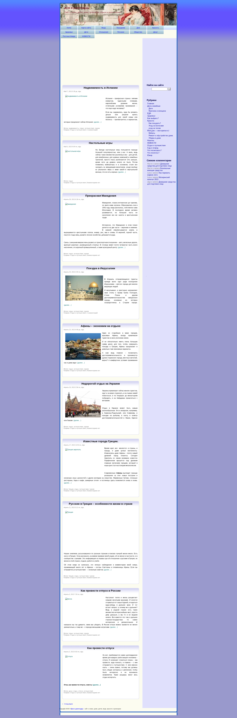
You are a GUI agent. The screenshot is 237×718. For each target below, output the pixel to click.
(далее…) (97, 122)
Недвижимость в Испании (101, 87)
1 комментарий (92, 130)
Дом (138, 28)
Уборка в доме (155, 138)
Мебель (152, 133)
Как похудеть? (155, 123)
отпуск (80, 691)
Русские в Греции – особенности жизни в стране (100, 503)
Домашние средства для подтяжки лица (159, 165)
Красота (155, 28)
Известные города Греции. (100, 441)
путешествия (89, 128)
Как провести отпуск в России (101, 590)
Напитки (150, 140)
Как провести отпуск (100, 648)
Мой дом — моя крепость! (158, 131)
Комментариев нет (93, 182)
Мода (103, 28)
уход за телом (155, 128)
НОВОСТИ (86, 36)
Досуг (155, 32)
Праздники (121, 28)
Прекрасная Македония (100, 195)
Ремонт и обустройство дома (161, 136)
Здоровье (69, 32)
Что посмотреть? (154, 150)
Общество (138, 32)
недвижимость (74, 128)
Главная (150, 103)
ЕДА (149, 113)
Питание (120, 32)
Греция (71, 489)
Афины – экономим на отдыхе (101, 326)
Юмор (149, 155)
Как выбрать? (153, 118)
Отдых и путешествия (78, 130)
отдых (82, 128)
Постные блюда (69, 36)
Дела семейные (153, 106)
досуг (70, 691)
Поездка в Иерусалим (100, 268)
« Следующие (67, 704)
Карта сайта (86, 28)
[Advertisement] (118, 59)
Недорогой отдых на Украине (100, 383)
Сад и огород (152, 148)
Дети (86, 32)
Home (69, 28)
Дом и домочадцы (76, 7)
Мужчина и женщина (157, 111)
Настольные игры (100, 143)
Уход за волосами (156, 126)
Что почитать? (153, 153)
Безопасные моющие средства (158, 169)
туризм (97, 128)
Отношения (103, 32)
